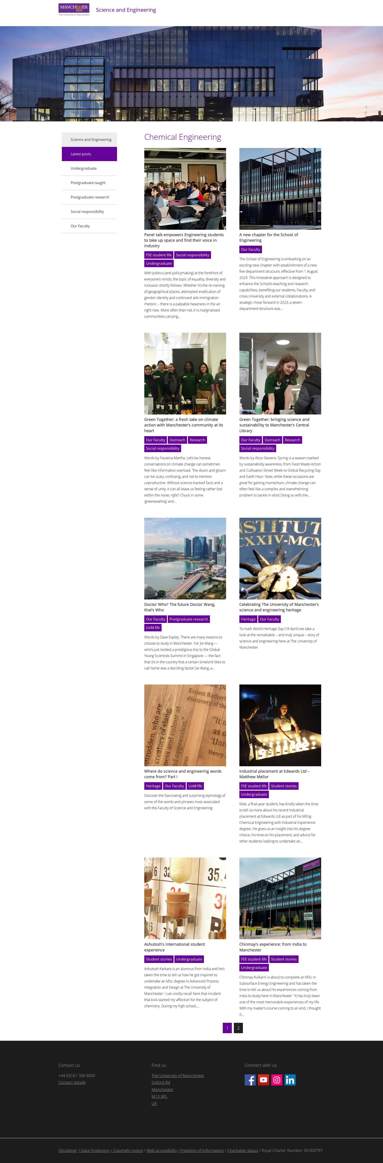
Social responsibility (192, 255)
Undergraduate (159, 263)
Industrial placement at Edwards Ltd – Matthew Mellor (274, 773)
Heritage (248, 619)
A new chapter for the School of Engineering (268, 237)
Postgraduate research (189, 619)
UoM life (153, 627)
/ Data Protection (94, 1150)
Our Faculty (250, 249)
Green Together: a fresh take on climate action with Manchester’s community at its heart (183, 425)
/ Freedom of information (201, 1150)
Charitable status (242, 1150)
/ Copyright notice (127, 1150)
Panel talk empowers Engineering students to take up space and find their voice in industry (184, 240)
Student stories (284, 786)
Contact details (72, 1082)
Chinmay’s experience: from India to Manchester (273, 946)
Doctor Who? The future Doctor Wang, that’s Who (179, 607)
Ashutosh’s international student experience (174, 946)
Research (197, 440)
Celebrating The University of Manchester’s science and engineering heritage (279, 607)
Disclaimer (68, 1150)
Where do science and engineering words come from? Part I (183, 773)
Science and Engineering (126, 9)
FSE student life (159, 255)
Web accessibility (162, 1150)
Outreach (177, 440)
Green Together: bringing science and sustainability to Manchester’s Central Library (274, 425)
